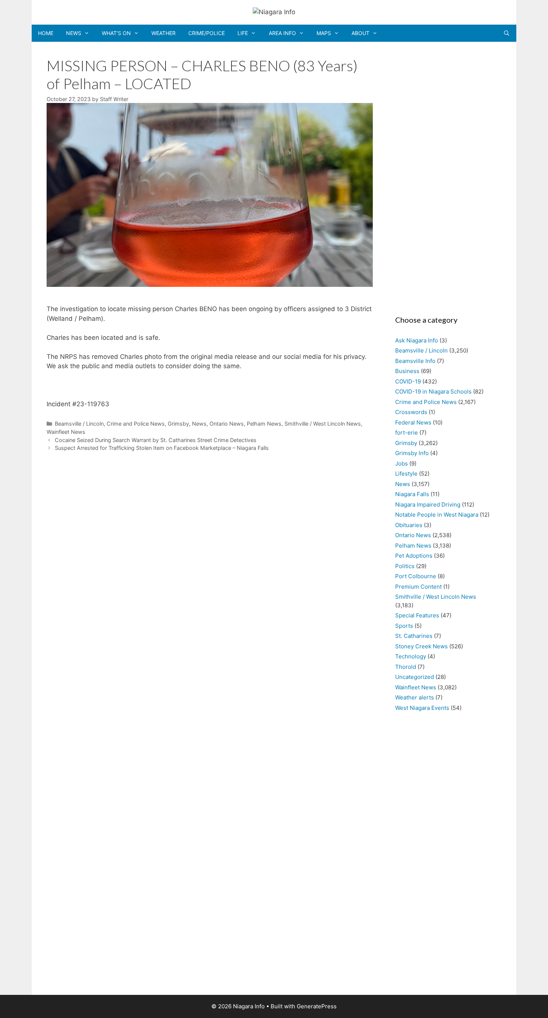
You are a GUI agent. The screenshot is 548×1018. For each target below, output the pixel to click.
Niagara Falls (412, 494)
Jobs (401, 463)
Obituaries (408, 525)
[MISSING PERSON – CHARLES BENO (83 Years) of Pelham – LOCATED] (210, 284)
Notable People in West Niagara (436, 514)
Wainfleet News (66, 432)
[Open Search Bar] (506, 33)
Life (242, 33)
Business (407, 371)
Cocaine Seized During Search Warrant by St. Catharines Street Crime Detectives (155, 440)
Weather (163, 33)
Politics (405, 566)
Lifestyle (406, 473)
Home (45, 33)
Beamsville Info (415, 360)
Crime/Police (206, 33)
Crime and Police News (136, 423)
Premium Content (418, 586)
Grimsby (178, 423)
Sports (404, 625)
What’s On (116, 33)
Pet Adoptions (413, 555)
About (360, 33)
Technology (410, 656)
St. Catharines (413, 635)
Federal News (413, 422)
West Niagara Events (422, 707)
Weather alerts (414, 697)
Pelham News (264, 423)
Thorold (405, 666)
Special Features (417, 615)
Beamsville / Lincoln (79, 423)
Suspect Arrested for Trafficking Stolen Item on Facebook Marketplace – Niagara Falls (162, 448)
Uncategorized (414, 676)
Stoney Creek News (421, 646)
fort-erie (406, 432)
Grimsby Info (412, 453)
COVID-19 (408, 381)
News (73, 33)
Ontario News (227, 423)
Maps (323, 33)
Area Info (282, 33)
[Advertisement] (444, 176)
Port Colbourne (415, 576)
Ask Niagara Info (416, 340)
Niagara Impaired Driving (427, 504)
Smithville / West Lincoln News (322, 423)
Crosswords (411, 412)
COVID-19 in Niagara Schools (433, 391)
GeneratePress (317, 1006)
